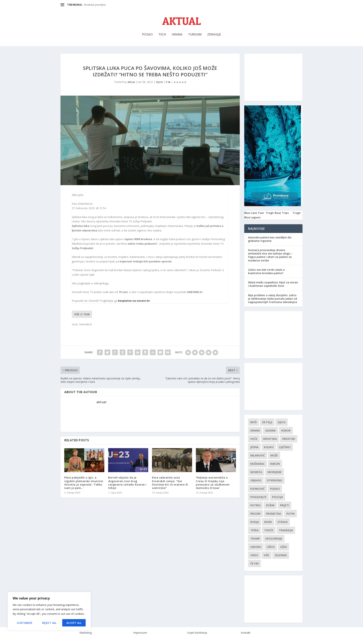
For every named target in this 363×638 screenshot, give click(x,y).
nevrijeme (275, 472)
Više (266, 555)
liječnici (285, 447)
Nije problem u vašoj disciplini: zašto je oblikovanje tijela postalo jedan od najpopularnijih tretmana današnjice (272, 298)
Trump (255, 538)
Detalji (267, 422)
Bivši (253, 422)
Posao (147, 34)
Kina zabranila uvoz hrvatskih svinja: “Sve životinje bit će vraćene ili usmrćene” (170, 483)
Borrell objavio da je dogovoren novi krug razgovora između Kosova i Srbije (127, 483)
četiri (254, 563)
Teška (254, 530)
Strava (282, 522)
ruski (268, 522)
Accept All (73, 623)
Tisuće (268, 530)
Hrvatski (288, 439)
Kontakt (246, 632)
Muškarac (257, 464)
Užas (283, 547)
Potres (255, 505)
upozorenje (273, 538)
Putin (290, 513)
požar (270, 505)
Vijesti (159, 82)
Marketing (85, 632)
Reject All (49, 623)
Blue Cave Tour (254, 213)
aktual (131, 82)
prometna (273, 513)
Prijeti (284, 505)
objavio (255, 480)
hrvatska (270, 439)
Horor (286, 430)
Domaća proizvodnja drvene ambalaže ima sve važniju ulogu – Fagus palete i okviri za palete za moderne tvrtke (270, 255)
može (274, 455)
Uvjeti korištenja (197, 632)
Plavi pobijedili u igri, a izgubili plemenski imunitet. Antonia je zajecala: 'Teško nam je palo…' (84, 483)
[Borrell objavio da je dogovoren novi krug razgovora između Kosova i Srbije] (128, 460)
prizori (255, 513)
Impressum (140, 632)
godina (270, 430)
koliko (269, 447)
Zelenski (281, 555)
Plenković (257, 488)
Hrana (177, 34)
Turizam (195, 34)
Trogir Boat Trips (277, 213)
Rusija (254, 522)
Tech (162, 34)
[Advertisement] (273, 77)
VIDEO (254, 555)
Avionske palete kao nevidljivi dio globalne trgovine (270, 239)
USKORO (255, 547)
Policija (277, 497)
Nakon (275, 464)
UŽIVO (271, 547)
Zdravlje (214, 34)
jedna (254, 447)
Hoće (254, 439)
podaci (275, 488)
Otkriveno (274, 480)
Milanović (257, 455)
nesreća (256, 472)
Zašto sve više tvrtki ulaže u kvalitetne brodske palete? (266, 271)
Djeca (281, 422)
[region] (49, 611)
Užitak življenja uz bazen (98, 4)
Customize (24, 623)
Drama (255, 430)
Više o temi (82, 314)
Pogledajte (258, 497)
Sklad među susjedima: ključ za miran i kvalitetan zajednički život (273, 284)
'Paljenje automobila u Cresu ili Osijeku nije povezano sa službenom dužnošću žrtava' (213, 483)
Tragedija (286, 530)
